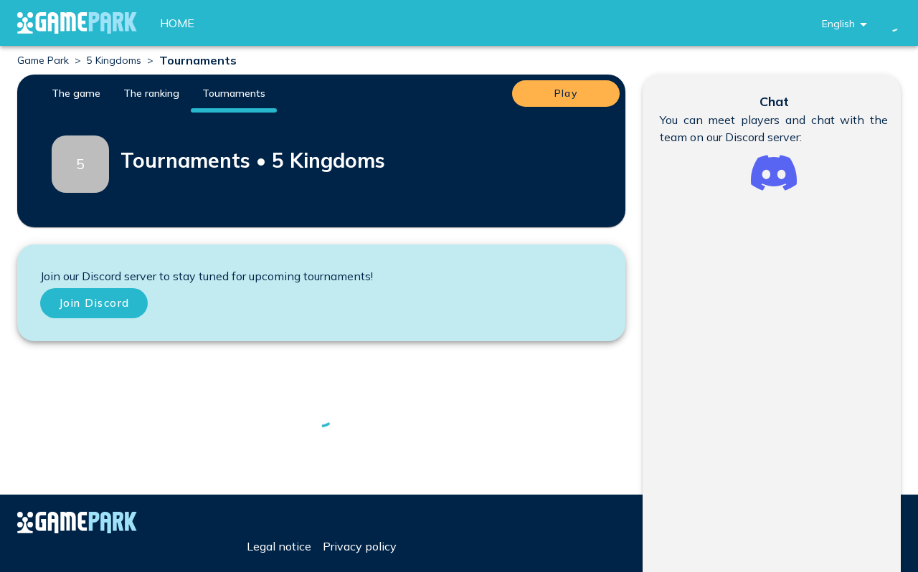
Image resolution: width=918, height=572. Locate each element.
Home (177, 23)
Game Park (43, 60)
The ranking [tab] (151, 93)
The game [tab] (76, 93)
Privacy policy (360, 546)
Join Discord (94, 303)
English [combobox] (838, 23)
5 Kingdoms (114, 60)
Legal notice (279, 546)
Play (566, 93)
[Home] (77, 23)
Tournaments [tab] (233, 93)
